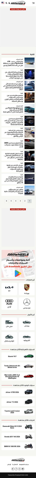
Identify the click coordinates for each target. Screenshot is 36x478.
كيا (9, 291)
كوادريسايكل (9, 341)
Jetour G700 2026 (12, 392)
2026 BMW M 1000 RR (12, 446)
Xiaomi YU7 (12, 356)
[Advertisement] (18, 28)
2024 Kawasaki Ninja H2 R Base (12, 427)
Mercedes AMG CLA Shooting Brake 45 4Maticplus (12, 376)
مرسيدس (26, 308)
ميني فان (9, 326)
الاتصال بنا (15, 464)
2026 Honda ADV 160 (12, 437)
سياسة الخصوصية (24, 464)
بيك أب (26, 326)
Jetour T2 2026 (12, 402)
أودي (9, 307)
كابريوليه (27, 340)
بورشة (26, 293)
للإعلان (9, 464)
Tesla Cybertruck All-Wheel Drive (12, 366)
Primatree (17, 475)
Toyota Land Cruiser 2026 (12, 412)
